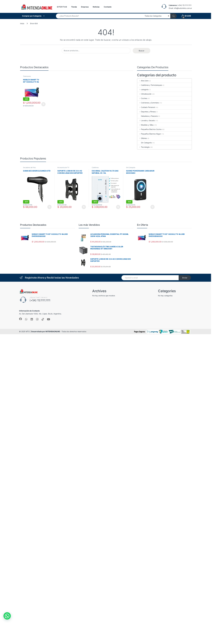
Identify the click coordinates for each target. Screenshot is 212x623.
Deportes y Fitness (148, 112)
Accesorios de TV (63, 167)
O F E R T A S (62, 7)
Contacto (108, 7)
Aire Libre (144, 81)
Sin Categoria (146, 143)
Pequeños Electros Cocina (151, 129)
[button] (7, 616)
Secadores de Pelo (29, 167)
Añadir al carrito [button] (43, 104)
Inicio (22, 23)
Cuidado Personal (148, 107)
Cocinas (144, 98)
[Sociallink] (20, 319)
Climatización (146, 94)
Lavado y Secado (148, 120)
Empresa (84, 7)
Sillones (144, 138)
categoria (144, 89)
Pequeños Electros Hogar (151, 134)
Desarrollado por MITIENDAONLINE (45, 331)
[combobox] (99, 15)
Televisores (27, 76)
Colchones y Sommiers (150, 103)
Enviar (184, 278)
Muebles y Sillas (147, 125)
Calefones (95, 167)
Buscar (141, 51)
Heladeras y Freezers (149, 116)
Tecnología (145, 147)
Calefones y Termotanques (151, 85)
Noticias (96, 7)
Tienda (74, 7)
